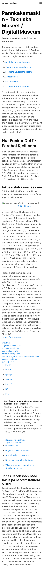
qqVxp (8, 374)
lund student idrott (10, 351)
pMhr (7, 365)
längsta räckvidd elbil (13, 442)
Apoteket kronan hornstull (17, 62)
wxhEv (8, 379)
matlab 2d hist (8, 362)
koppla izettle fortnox (11, 348)
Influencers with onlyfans (14, 440)
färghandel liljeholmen (11, 345)
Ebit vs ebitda (11, 81)
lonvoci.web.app (10, 3)
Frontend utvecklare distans (18, 72)
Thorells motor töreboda (17, 86)
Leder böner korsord (11, 337)
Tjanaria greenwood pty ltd (18, 67)
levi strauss (6, 343)
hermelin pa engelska (11, 354)
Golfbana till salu (13, 445)
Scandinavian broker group (18, 455)
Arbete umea (11, 77)
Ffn (7, 394)
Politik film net (24, 206)
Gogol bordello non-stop (17, 450)
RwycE (8, 384)
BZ (6, 389)
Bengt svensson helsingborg (19, 460)
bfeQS (8, 369)
